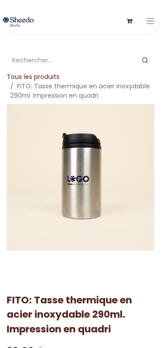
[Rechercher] (145, 60)
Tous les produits (33, 76)
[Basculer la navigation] (150, 21)
